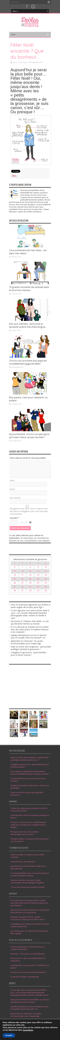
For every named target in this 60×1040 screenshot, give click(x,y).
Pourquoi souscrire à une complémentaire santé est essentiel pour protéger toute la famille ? (28, 825)
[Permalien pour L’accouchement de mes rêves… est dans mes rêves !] (30, 246)
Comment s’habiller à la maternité (24, 976)
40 (46, 590)
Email (12, 489)
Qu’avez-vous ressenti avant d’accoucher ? (28, 972)
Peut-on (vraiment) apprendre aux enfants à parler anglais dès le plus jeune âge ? (30, 606)
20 (46, 574)
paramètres (28, 1030)
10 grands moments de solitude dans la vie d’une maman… (29, 289)
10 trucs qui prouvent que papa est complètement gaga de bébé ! (28, 362)
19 (38, 574)
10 (46, 567)
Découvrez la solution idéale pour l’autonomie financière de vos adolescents (29, 911)
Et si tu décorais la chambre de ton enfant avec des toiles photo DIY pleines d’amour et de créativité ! (30, 629)
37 (22, 590)
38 (30, 590)
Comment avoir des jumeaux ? (23, 861)
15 (46, 571)
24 (38, 578)
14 (38, 571)
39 (38, 590)
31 (15, 586)
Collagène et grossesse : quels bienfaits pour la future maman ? (28, 653)
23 (30, 578)
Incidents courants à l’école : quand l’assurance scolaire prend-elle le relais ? (27, 918)
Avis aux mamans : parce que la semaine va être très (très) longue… (28, 325)
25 (46, 578)
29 (38, 582)
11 (15, 571)
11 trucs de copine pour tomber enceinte (27, 887)
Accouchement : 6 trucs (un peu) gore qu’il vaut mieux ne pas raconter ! (29, 436)
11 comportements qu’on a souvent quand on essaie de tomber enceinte (29, 874)
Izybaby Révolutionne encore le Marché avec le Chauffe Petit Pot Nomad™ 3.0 (28, 636)
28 (30, 582)
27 (22, 582)
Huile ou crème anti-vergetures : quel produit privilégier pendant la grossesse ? (31, 648)
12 (22, 571)
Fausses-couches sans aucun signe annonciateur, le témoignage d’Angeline (27, 881)
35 (46, 586)
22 (22, 578)
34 (38, 586)
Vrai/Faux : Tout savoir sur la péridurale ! (27, 953)
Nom (12, 480)
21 (15, 578)
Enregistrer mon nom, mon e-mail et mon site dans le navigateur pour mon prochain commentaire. (29, 511)
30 (46, 582)
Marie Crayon (22, 62)
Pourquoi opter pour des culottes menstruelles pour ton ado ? (24, 833)
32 (22, 586)
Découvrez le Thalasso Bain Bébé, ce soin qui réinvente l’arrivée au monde (30, 622)
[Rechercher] (49, 2)
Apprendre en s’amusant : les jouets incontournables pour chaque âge (27, 642)
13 (30, 571)
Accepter (8, 1035)
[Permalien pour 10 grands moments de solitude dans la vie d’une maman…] (30, 283)
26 (15, 582)
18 (30, 574)
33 (30, 586)
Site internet (15, 497)
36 (15, 590)
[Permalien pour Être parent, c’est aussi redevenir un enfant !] (30, 393)
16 (15, 574)
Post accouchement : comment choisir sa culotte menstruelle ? (27, 948)
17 (22, 574)
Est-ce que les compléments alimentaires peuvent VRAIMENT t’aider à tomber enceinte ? (29, 772)
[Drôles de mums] (30, 25)
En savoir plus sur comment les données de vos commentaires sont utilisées (29, 539)
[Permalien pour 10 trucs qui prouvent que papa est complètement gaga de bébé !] (30, 357)
